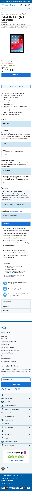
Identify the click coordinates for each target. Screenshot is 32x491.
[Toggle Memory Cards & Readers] (29, 409)
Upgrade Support (9, 445)
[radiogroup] (16, 168)
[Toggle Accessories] (29, 431)
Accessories (8, 431)
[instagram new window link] (6, 389)
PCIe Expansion (9, 427)
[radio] (16, 123)
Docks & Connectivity (10, 405)
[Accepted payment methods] (16, 488)
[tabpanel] (16, 262)
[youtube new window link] (9, 389)
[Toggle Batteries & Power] (29, 413)
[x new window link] (12, 389)
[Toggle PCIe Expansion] (29, 427)
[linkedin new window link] (16, 389)
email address (7, 379)
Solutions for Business (11, 441)
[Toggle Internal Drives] (29, 395)
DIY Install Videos (6, 339)
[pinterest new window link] (19, 389)
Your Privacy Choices (7, 483)
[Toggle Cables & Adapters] (29, 420)
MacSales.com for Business (9, 361)
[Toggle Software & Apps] (29, 416)
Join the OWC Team (7, 353)
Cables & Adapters (10, 420)
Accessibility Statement (8, 347)
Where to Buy (5, 344)
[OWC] (4, 329)
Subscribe (16, 384)
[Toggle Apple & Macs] (29, 402)
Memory (7, 423)
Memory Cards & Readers (12, 409)
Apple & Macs (8, 402)
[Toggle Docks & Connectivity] (29, 405)
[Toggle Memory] (29, 423)
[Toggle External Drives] (29, 398)
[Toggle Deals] (29, 438)
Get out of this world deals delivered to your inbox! (16, 1)
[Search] (29, 9)
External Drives (9, 398)
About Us (4, 336)
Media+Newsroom (6, 356)
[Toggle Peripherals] (29, 434)
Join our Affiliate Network (8, 341)
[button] (11, 61)
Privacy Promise (6, 358)
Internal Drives (9, 395)
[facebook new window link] (2, 389)
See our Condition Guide (16, 211)
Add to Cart (16, 75)
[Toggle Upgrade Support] (29, 445)
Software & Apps (9, 416)
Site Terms (16, 479)
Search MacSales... (7, 9)
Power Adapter (11, 275)
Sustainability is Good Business (10, 350)
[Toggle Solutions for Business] (29, 441)
